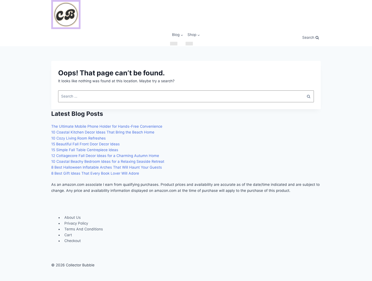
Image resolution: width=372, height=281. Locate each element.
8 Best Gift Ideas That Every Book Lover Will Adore (95, 173)
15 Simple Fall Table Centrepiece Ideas (84, 150)
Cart (68, 235)
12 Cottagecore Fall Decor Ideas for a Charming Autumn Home (105, 156)
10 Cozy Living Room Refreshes (78, 138)
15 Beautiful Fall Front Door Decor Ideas (85, 144)
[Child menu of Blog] (174, 44)
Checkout (72, 241)
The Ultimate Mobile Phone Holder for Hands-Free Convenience (106, 126)
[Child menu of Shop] (189, 44)
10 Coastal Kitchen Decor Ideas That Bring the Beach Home (102, 132)
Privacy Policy (76, 223)
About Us (72, 217)
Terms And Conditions (83, 229)
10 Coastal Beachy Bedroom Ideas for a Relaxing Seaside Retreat (107, 161)
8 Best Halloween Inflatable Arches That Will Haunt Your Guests (106, 167)
